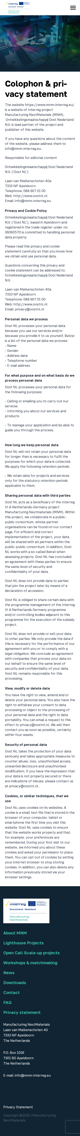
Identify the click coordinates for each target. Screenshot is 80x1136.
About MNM (15, 932)
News (9, 972)
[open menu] (73, 7)
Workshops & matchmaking (30, 962)
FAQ (7, 1002)
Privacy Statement (18, 1107)
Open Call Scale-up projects (31, 952)
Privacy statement (22, 1012)
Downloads (14, 982)
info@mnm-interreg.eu (33, 1075)
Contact (11, 992)
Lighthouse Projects (23, 942)
